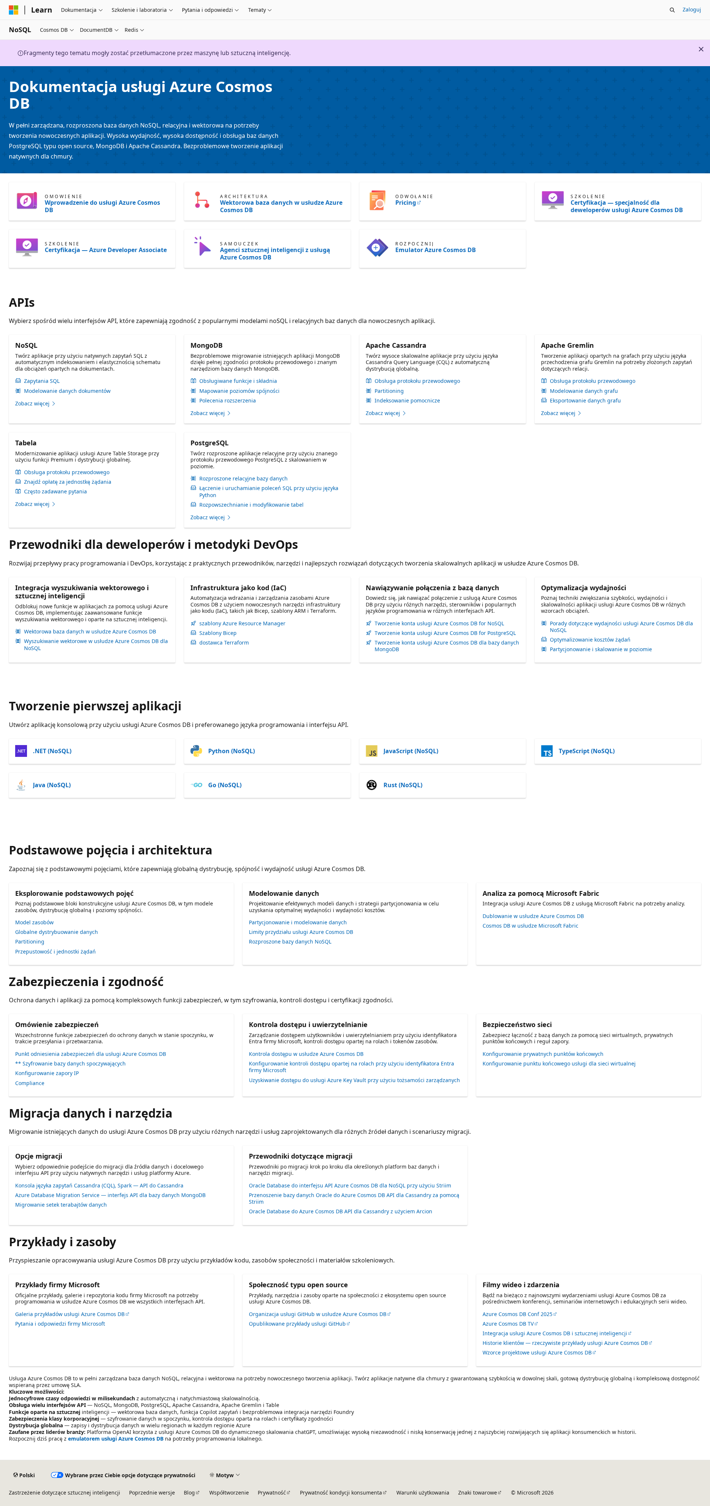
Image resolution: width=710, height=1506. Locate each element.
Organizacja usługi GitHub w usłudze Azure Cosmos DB (317, 1314)
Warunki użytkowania (422, 1492)
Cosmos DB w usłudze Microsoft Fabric (530, 925)
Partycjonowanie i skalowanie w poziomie (601, 649)
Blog (189, 1492)
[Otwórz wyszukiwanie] (672, 10)
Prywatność (272, 1492)
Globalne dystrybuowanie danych (56, 931)
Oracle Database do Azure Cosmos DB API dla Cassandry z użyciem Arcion (340, 1211)
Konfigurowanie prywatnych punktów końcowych (543, 1053)
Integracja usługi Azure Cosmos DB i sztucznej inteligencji (555, 1333)
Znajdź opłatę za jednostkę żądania (67, 482)
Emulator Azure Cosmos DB (435, 250)
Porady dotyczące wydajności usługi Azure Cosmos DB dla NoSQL (621, 626)
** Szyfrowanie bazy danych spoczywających (70, 1063)
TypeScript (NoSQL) (587, 751)
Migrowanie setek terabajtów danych (61, 1204)
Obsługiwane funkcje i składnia (238, 381)
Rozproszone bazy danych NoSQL (290, 941)
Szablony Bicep (218, 633)
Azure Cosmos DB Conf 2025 (517, 1314)
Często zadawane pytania (55, 491)
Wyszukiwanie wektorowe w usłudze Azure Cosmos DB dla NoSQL (96, 644)
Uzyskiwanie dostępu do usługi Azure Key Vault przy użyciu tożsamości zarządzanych (354, 1080)
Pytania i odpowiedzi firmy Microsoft (60, 1323)
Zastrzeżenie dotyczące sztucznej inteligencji (64, 1492)
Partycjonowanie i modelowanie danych (298, 922)
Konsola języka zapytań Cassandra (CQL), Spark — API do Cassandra (99, 1185)
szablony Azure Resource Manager (242, 623)
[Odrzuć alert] (701, 49)
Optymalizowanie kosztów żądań (590, 639)
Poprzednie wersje (152, 1492)
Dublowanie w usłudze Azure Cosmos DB (533, 915)
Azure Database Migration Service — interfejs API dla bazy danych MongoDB (110, 1195)
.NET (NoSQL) (52, 751)
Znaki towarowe (477, 1492)
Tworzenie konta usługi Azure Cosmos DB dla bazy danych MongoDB (447, 646)
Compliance (29, 1083)
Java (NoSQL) (52, 785)
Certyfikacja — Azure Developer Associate (106, 250)
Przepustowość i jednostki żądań (55, 951)
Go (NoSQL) (224, 785)
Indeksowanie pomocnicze (407, 400)
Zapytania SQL (42, 381)
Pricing (405, 202)
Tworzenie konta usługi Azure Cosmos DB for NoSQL (439, 623)
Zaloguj (692, 9)
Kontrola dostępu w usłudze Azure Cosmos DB (306, 1053)
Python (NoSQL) (231, 751)
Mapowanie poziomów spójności (239, 391)
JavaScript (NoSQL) (410, 751)
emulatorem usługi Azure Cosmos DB (115, 1438)
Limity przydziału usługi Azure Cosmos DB (301, 931)
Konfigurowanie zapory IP (47, 1073)
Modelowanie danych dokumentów (67, 391)
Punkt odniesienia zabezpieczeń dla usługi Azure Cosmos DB (90, 1053)
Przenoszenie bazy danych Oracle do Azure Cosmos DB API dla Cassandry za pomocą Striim (354, 1198)
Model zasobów (34, 922)
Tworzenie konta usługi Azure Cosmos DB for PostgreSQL (445, 633)
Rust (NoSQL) (402, 785)
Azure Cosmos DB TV (508, 1323)
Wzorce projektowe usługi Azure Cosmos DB (537, 1352)
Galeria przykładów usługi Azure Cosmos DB (70, 1314)
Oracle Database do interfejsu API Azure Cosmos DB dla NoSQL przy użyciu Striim (350, 1185)
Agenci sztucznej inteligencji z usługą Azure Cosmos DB (275, 253)
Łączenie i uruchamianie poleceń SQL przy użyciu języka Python (268, 491)
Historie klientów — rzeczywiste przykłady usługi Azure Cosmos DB (565, 1342)
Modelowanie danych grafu (584, 391)
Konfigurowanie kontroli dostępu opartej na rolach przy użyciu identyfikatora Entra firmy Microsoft (351, 1067)
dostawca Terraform (224, 642)
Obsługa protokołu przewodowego (417, 381)
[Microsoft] (13, 10)
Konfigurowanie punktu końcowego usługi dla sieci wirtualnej (559, 1063)
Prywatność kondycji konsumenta (341, 1492)
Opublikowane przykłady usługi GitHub (297, 1323)
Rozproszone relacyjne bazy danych (243, 478)
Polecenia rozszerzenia (227, 400)
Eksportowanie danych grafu (585, 400)
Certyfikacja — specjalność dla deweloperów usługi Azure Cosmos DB (627, 206)
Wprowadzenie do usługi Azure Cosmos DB (102, 206)
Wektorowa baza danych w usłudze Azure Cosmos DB (281, 206)
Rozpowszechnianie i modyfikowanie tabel (251, 505)
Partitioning (389, 391)
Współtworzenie (229, 1492)
